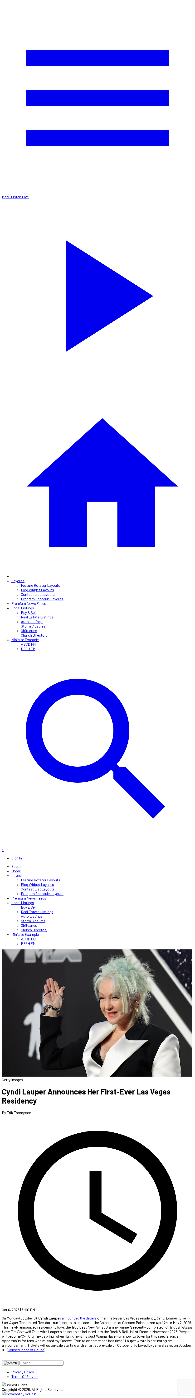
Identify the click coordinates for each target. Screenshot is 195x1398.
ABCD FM (28, 644)
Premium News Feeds (28, 603)
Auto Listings (32, 621)
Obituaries (29, 630)
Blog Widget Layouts (37, 589)
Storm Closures (33, 626)
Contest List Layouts (38, 594)
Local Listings (22, 608)
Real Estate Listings (37, 617)
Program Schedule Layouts (42, 599)
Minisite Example (25, 639)
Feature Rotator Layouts (40, 585)
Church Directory (34, 635)
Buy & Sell (28, 612)
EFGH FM (28, 648)
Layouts (17, 580)
